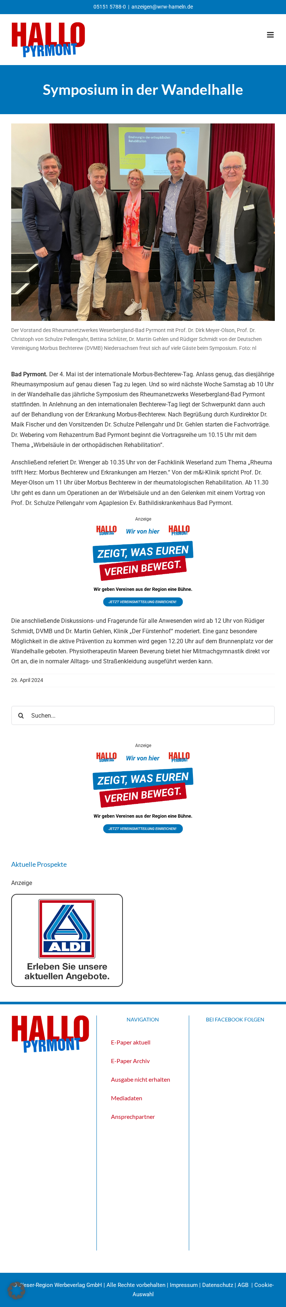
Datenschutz (217, 1285)
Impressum (184, 1285)
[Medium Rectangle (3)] (143, 527)
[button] (16, 1290)
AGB (243, 1285)
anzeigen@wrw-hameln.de (162, 7)
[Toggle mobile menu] (271, 35)
